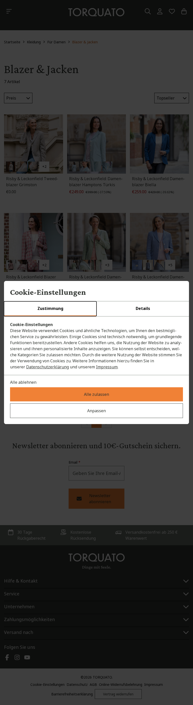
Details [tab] (143, 308)
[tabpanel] (96, 345)
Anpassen (96, 410)
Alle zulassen (96, 394)
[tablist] (96, 308)
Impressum (107, 367)
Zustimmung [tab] (50, 308)
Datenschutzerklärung (47, 367)
